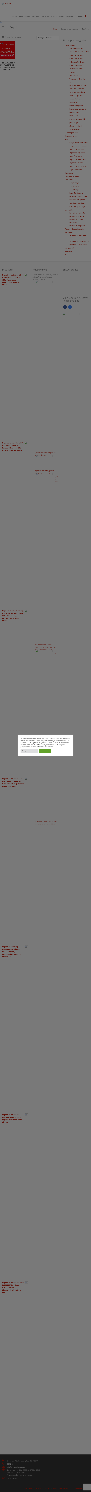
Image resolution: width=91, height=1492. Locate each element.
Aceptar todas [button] (45, 751)
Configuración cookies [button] (29, 751)
